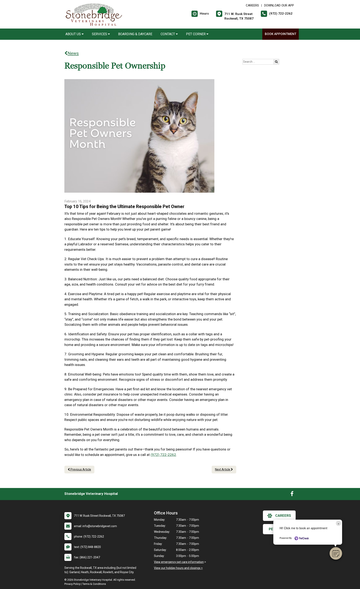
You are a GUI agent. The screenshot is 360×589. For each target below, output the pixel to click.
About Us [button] (73, 34)
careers (283, 515)
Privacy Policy (72, 583)
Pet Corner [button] (196, 34)
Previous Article (80, 469)
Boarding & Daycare (135, 34)
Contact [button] (168, 34)
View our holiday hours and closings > (178, 568)
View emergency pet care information (179, 562)
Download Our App (279, 5)
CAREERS (252, 5)
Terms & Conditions (94, 583)
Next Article (223, 469)
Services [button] (100, 34)
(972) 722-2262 (163, 455)
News (73, 53)
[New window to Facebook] (292, 494)
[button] (336, 553)
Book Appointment (280, 34)
